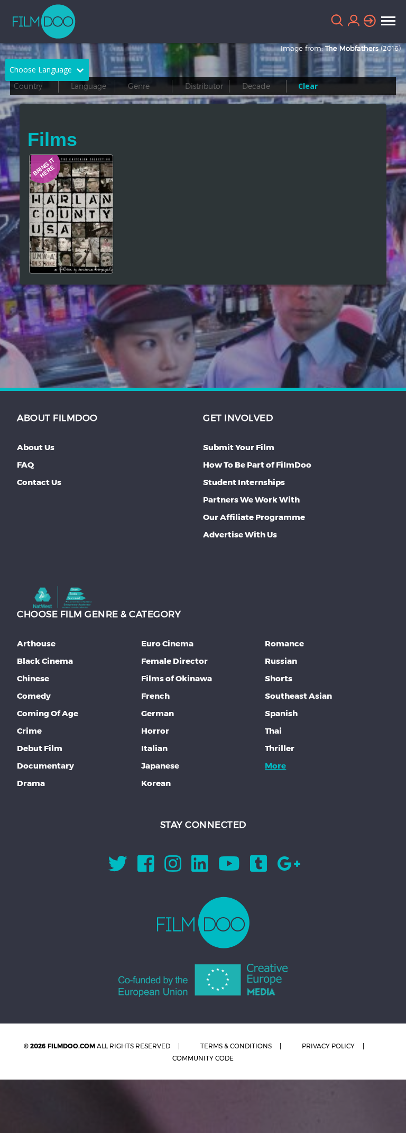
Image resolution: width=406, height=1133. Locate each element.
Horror (155, 731)
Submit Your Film (238, 447)
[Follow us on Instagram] (172, 867)
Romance (284, 643)
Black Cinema (45, 661)
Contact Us (39, 482)
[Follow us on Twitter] (117, 867)
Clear (308, 86)
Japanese (160, 766)
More (275, 766)
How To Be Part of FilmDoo (257, 465)
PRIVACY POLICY (328, 1046)
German (157, 713)
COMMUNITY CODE (203, 1058)
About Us (35, 447)
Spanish (281, 713)
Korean (156, 783)
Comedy (34, 696)
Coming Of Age (47, 713)
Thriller (279, 748)
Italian (154, 748)
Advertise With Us (240, 534)
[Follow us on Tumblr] (258, 867)
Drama (31, 783)
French (155, 696)
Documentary (45, 766)
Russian (281, 661)
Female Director (174, 661)
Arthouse (36, 643)
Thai (273, 731)
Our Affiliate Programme (254, 517)
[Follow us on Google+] (289, 867)
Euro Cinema (167, 643)
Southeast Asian (298, 696)
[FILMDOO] (203, 922)
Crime (29, 731)
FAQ (25, 465)
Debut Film (39, 748)
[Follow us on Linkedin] (199, 867)
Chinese (33, 678)
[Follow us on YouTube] (229, 867)
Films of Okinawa (176, 678)
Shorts (278, 678)
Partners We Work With (251, 500)
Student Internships (244, 482)
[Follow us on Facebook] (145, 867)
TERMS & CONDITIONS (236, 1046)
